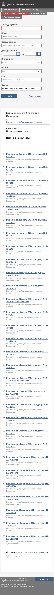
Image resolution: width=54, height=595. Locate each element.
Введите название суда (13, 80)
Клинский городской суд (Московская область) (24, 122)
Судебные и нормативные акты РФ (20, 5)
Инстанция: (7, 59)
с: (2, 54)
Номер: (5, 33)
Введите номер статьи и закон (17, 45)
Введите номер (9, 37)
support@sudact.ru (19, 584)
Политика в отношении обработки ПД (23, 586)
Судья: (5, 85)
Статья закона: (8, 42)
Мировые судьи (38, 13)
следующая (40, 552)
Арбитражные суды (30, 10)
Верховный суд (10, 10)
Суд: (3, 76)
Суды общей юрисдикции (15, 13)
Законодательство (11, 17)
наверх (43, 579)
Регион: (5, 67)
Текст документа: (10, 24)
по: (22, 54)
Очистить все (35, 96)
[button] (38, 71)
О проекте (5, 586)
